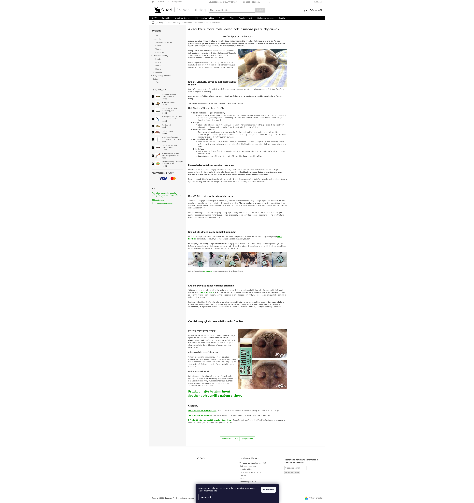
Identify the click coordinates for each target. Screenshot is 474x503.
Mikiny (158, 62)
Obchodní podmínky (248, 482)
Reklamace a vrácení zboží (250, 472)
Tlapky (158, 49)
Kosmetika (157, 39)
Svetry (157, 65)
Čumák (158, 46)
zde (215, 490)
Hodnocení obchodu (251, 2)
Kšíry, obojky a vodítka (162, 75)
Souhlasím (268, 489)
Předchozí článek (230, 439)
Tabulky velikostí (246, 469)
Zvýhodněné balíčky (163, 42)
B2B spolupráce (158, 200)
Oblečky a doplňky (160, 55)
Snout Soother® (207, 292)
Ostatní (156, 79)
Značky (156, 82)
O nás (242, 478)
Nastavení (206, 497)
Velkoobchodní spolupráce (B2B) (223, 2)
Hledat (260, 10)
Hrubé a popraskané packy (162, 203)
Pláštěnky (159, 69)
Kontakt (243, 475)
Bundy (158, 59)
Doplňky (158, 72)
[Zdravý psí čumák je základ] (237, 259)
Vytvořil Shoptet (315, 498)
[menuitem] (154, 18)
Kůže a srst (160, 52)
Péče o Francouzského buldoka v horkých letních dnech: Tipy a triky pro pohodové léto (166, 195)
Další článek (247, 439)
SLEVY (155, 35)
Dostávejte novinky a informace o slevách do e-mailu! (301, 461)
